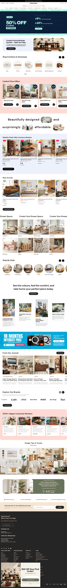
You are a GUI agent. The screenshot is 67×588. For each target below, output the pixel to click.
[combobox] (33, 6)
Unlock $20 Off (30, 580)
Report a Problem (39, 555)
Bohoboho (15, 554)
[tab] (17, 137)
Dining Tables (3, 555)
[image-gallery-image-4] (60, 454)
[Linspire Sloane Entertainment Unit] (28, 188)
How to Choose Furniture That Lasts (40, 379)
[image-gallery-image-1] (13, 461)
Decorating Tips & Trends (7, 376)
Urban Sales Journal (29, 556)
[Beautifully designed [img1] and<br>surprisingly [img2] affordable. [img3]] (46, 120)
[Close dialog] (39, 564)
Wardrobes (3, 554)
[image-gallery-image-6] (47, 467)
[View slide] (33, 340)
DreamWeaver (16, 556)
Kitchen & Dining (4, 560)
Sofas (2, 552)
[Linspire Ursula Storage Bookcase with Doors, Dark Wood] (11, 148)
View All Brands (7, 405)
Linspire (15, 560)
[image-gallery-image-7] (60, 467)
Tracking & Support (39, 554)
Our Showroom (28, 554)
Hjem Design (16, 558)
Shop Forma (11, 48)
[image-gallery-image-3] (47, 454)
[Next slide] (63, 57)
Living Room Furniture (5, 558)
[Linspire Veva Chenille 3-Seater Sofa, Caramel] (11, 188)
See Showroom (33, 293)
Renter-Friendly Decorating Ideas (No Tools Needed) (55, 380)
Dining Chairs (3, 556)
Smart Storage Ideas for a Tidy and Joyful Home (10, 379)
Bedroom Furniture (4, 559)
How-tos (20, 376)
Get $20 (59, 507)
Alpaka (15, 552)
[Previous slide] (60, 57)
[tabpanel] (35, 154)
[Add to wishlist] (18, 140)
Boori (15, 555)
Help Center (38, 552)
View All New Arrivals (8, 209)
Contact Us (28, 555)
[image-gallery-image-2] (33, 454)
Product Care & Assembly (40, 556)
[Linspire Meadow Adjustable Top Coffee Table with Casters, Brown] (28, 148)
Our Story (27, 552)
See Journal (60, 353)
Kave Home (16, 559)
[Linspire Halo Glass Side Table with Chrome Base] (46, 188)
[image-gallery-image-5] (33, 467)
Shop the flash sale (8, 168)
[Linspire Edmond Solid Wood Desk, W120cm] (46, 148)
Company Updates (39, 558)
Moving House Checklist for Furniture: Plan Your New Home (25, 380)
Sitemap (27, 558)
